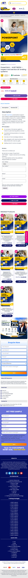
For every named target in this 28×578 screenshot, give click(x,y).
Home (2, 15)
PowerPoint (13, 64)
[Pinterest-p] (12, 473)
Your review (5, 166)
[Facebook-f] (6, 473)
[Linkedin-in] (15, 473)
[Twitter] (9, 473)
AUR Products (6, 15)
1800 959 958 (19, 449)
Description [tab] (5, 107)
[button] (14, 12)
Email (4, 178)
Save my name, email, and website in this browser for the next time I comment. (12, 185)
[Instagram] (18, 473)
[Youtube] (21, 473)
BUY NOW (14, 99)
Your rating (5, 161)
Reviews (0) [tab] (14, 107)
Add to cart (16, 95)
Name (4, 173)
